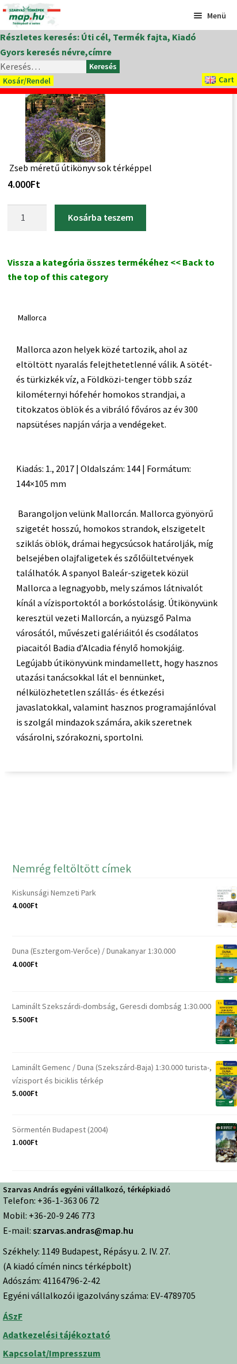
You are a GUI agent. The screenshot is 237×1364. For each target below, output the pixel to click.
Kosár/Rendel (27, 80)
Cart (226, 79)
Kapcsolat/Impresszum (52, 1353)
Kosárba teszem (100, 217)
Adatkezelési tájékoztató (56, 1334)
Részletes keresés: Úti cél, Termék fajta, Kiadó (98, 37)
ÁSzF (12, 1316)
